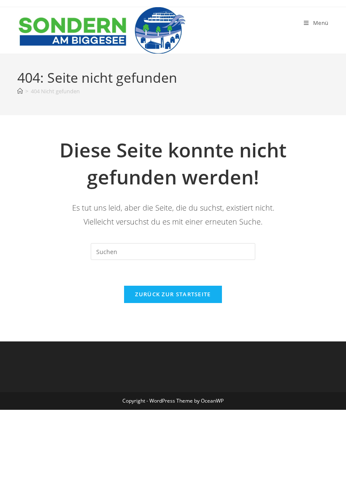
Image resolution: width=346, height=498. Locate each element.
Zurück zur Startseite (173, 294)
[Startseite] (20, 91)
